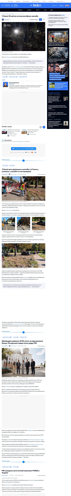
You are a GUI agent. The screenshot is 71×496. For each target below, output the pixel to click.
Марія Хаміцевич (14, 174)
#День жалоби (22, 76)
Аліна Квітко (13, 475)
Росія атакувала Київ (17, 66)
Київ (63, 15)
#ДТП (4, 165)
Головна (3, 13)
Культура (44, 1)
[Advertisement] (23, 109)
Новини (7, 13)
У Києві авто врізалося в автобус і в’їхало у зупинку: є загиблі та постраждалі (57, 18)
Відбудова (18, 1)
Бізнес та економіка (35, 1)
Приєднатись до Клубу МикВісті (24, 148)
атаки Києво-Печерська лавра (36, 439)
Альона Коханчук (7, 19)
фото (45, 9)
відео (51, 9)
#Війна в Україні (5, 337)
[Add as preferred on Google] (31, 5)
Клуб (67, 5)
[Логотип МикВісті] (37, 5)
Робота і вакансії (26, 1)
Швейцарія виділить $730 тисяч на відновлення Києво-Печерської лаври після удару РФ (57, 21)
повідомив (8, 57)
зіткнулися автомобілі (18, 324)
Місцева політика (60, 1)
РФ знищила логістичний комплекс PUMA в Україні (58, 25)
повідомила (9, 210)
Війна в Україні (10, 1)
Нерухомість (51, 1)
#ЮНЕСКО (22, 337)
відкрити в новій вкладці (41, 174)
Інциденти (12, 13)
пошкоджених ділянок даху (35, 444)
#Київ (4, 76)
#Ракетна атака (12, 76)
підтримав (30, 430)
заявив (25, 277)
